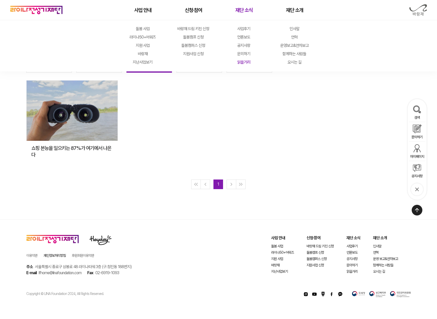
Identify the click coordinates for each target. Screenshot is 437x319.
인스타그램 (306, 294)
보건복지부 (377, 294)
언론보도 (243, 37)
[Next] (231, 184)
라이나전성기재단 (36, 10)
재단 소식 (244, 10)
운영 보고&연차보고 (385, 259)
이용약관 (31, 255)
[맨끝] (240, 184)
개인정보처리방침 (54, 255)
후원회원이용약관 (83, 255)
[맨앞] (196, 184)
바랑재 (418, 10)
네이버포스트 (323, 294)
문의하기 (243, 53)
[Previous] (205, 184)
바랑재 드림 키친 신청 (193, 28)
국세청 (358, 294)
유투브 (314, 294)
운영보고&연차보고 (294, 45)
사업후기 (243, 28)
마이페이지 (417, 156)
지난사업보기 (142, 62)
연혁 (294, 37)
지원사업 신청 (193, 53)
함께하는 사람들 (294, 53)
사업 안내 (142, 10)
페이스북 (332, 294)
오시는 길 (294, 62)
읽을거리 (243, 62)
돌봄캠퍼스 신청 (193, 45)
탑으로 (417, 210)
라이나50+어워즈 (142, 37)
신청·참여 (193, 10)
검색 (417, 117)
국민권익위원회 (400, 294)
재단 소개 (294, 10)
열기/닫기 (417, 189)
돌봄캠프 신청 (193, 37)
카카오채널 (340, 294)
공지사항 (243, 45)
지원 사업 (143, 45)
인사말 (294, 28)
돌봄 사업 (143, 28)
